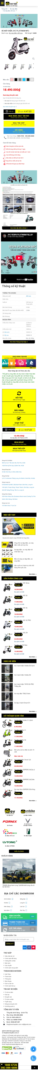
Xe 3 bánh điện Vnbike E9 (22, 675)
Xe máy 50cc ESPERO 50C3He (24, 779)
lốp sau (7, 335)
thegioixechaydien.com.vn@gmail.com (19, 1024)
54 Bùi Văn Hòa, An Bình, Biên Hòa (11, 472)
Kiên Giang (8, 906)
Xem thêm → (32, 574)
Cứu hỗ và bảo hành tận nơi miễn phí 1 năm (18, 152)
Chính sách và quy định (11, 968)
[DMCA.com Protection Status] (7, 1048)
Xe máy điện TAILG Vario (22, 693)
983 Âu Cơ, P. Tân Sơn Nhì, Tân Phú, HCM (13, 463)
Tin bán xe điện (9, 999)
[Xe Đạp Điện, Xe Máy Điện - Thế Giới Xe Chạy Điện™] (12, 3)
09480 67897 (17, 1020)
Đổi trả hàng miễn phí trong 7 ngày (15, 149)
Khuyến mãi (8, 997)
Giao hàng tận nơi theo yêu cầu (14, 146)
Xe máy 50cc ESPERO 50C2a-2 (24, 770)
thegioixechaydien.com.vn (11, 1033)
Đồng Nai (23, 899)
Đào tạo (7, 994)
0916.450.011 (16, 1017)
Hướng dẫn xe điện (10, 961)
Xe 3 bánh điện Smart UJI (22, 760)
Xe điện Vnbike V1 (20, 730)
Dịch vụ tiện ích (9, 983)
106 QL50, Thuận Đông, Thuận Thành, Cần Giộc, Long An (18, 487)
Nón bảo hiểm (9, 103)
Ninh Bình (7, 910)
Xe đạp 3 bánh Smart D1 (22, 703)
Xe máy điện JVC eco (16, 33)
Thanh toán (8, 976)
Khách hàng (7, 856)
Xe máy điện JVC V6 (20, 608)
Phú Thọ (23, 910)
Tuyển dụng (8, 1001)
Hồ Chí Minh (8, 899)
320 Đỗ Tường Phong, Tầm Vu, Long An (13, 490)
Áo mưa (7, 101)
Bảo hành (7, 963)
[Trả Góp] (9, 1066)
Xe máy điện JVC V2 (20, 595)
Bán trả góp (8, 981)
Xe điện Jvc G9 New (20, 645)
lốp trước (7, 332)
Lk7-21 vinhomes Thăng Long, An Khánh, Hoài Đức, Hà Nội (18, 478)
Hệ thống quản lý (9, 1006)
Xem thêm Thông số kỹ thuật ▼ (19, 342)
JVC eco (28, 296)
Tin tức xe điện (9, 992)
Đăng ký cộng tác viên (11, 1004)
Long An (23, 903)
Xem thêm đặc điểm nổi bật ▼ (19, 228)
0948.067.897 (15, 1022)
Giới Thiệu (8, 974)
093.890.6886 (29, 136)
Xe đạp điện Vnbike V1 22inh (23, 720)
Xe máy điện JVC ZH (21, 633)
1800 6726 (20, 136)
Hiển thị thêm (19, 851)
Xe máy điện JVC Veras (21, 583)
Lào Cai (23, 906)
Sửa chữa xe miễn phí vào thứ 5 (14, 158)
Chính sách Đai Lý (10, 986)
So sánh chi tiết (19, 592)
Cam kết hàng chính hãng (13, 155)
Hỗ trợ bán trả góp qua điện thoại (15, 164)
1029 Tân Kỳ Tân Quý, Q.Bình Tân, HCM (13, 465)
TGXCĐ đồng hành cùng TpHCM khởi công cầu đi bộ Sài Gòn (18, 886)
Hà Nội (7, 903)
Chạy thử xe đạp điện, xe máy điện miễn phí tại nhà (24, 544)
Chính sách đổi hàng (11, 958)
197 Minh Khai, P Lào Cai (9, 505)
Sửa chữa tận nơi (9, 956)
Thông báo (8, 979)
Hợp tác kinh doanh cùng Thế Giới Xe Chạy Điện (16, 538)
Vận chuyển (8, 965)
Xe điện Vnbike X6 (20, 740)
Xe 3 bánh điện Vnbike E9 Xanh (24, 666)
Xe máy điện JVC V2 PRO (22, 620)
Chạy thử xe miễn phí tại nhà (13, 161)
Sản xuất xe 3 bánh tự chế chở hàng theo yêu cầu (24, 566)
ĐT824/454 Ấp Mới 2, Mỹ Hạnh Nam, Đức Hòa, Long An (17, 484)
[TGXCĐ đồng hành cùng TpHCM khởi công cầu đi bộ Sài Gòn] (19, 871)
